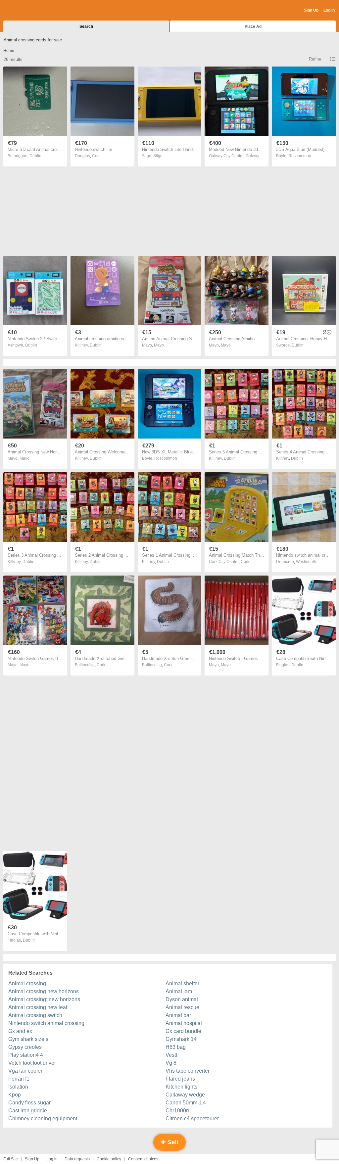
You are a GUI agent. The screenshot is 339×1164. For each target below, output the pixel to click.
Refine (315, 59)
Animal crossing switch (35, 1015)
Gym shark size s (28, 1039)
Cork (96, 156)
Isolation (18, 1087)
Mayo (159, 345)
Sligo (158, 156)
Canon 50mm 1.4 (186, 1102)
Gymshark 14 (181, 1039)
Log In (329, 10)
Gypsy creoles (25, 1047)
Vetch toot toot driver (32, 1063)
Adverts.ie (29, 10)
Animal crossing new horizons (43, 991)
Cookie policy (109, 1159)
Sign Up (311, 10)
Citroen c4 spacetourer (192, 1118)
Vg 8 (171, 1063)
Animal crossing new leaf (37, 1007)
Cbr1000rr (177, 1110)
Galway (252, 156)
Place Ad (253, 26)
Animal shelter (182, 983)
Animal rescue (182, 1007)
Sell (172, 1142)
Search (86, 26)
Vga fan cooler (25, 1071)
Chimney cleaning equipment (42, 1118)
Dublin (35, 156)
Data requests (77, 1159)
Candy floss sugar (29, 1102)
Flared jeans (180, 1079)
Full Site (10, 1159)
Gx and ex (20, 1031)
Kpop (14, 1094)
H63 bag (176, 1047)
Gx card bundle (183, 1031)
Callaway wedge (185, 1094)
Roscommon (299, 156)
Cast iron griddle (27, 1110)
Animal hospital (184, 1023)
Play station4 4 (25, 1055)
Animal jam (179, 991)
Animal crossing (27, 983)
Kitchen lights (181, 1087)
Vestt (171, 1055)
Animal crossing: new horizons (44, 999)
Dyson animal (182, 999)
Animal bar (178, 1015)
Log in (52, 1159)
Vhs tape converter (188, 1071)
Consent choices (143, 1159)
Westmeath (306, 561)
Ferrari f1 (18, 1079)
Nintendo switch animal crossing (46, 1023)
